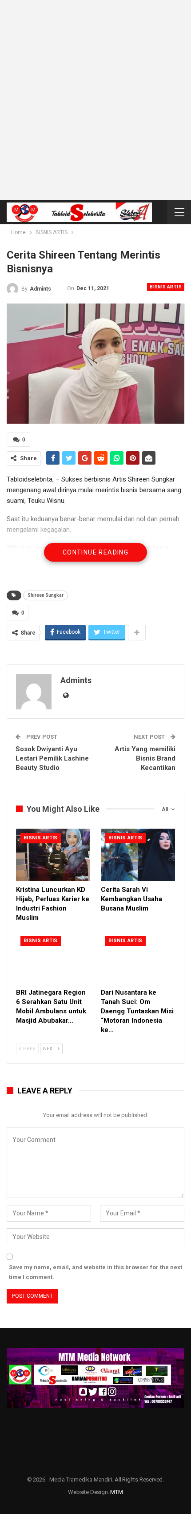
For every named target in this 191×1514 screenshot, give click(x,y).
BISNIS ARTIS (166, 286)
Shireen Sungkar (46, 595)
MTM (116, 1492)
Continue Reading (95, 552)
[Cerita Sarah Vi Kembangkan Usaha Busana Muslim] (138, 855)
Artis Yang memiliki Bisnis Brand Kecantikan (145, 758)
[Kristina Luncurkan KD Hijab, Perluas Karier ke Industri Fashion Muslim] (53, 855)
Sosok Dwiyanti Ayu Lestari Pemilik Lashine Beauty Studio (52, 758)
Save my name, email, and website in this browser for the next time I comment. (95, 1272)
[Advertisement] (95, 100)
